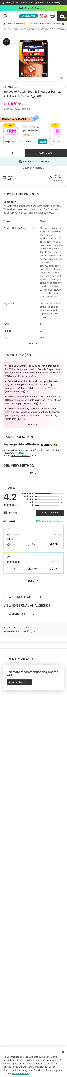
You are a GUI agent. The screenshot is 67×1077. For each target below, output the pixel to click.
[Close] (63, 1052)
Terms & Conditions (20, 455)
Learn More (18, 453)
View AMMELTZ (15, 614)
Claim (43, 141)
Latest (11, 521)
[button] (62, 16)
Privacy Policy (20, 1073)
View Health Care (19, 597)
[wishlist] (33, 96)
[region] (33, 1062)
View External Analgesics (27, 605)
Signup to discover (17, 682)
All (4, 521)
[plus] (18, 153)
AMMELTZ (10, 86)
